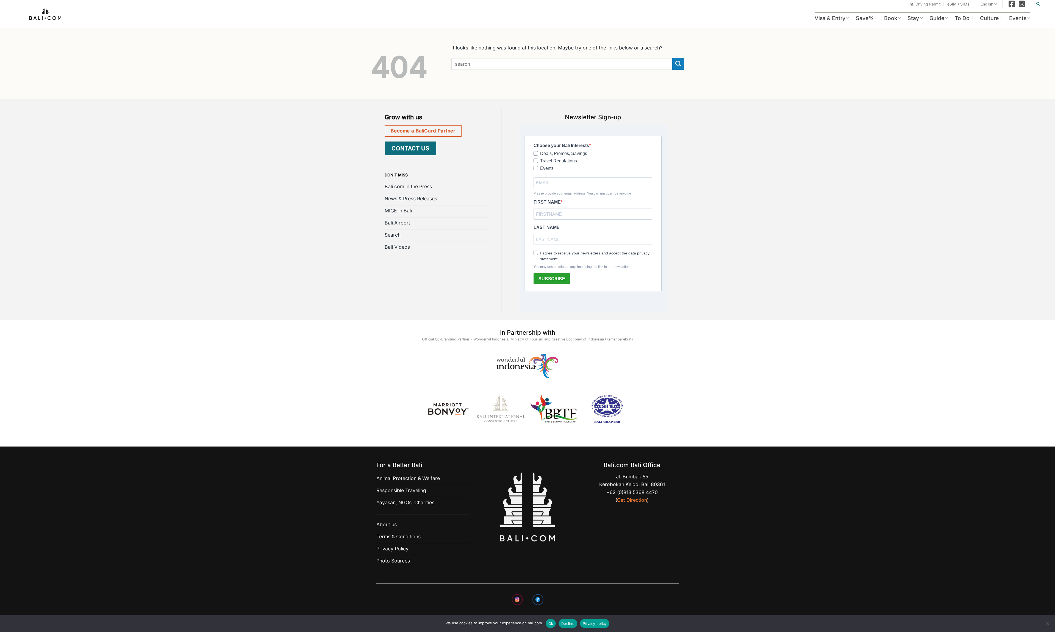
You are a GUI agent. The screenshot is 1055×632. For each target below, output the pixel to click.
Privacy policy (595, 623)
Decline (567, 623)
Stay (913, 18)
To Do (962, 18)
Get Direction (632, 500)
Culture (989, 18)
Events (1017, 18)
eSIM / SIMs (958, 4)
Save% (865, 18)
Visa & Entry (830, 18)
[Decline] (1047, 625)
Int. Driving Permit (925, 4)
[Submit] (678, 64)
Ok (550, 623)
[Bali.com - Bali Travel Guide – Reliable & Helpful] (45, 15)
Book (890, 18)
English (987, 4)
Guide (936, 18)
